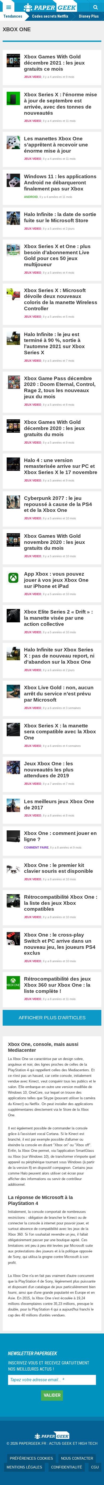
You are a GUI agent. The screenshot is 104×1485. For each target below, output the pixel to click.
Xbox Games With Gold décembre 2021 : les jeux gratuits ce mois (54, 63)
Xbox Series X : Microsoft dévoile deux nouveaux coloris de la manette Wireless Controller (60, 299)
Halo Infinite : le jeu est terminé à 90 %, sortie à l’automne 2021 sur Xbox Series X (54, 343)
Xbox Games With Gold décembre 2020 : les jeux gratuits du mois (54, 428)
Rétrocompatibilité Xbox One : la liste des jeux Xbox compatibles (60, 903)
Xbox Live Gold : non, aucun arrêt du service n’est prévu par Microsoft (59, 694)
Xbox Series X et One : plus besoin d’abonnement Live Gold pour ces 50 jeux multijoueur (57, 255)
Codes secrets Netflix (50, 16)
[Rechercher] (95, 7)
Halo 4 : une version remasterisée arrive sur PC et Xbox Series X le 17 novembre (60, 466)
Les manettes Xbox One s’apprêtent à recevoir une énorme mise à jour (56, 145)
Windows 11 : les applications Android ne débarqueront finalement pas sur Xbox (60, 183)
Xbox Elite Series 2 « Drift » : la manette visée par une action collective (58, 618)
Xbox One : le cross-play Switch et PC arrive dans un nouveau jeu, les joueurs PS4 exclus (59, 944)
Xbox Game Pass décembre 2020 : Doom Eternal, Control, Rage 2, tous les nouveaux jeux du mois (59, 387)
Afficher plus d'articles (52, 1017)
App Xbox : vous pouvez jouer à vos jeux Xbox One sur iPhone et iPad (56, 580)
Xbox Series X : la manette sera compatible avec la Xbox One (60, 732)
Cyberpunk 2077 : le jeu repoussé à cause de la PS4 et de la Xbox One (58, 504)
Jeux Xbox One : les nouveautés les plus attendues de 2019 (49, 770)
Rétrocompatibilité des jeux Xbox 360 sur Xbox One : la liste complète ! (57, 985)
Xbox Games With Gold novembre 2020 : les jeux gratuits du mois (54, 542)
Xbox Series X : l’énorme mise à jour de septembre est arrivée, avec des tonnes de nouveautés (60, 104)
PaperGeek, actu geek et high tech (50, 6)
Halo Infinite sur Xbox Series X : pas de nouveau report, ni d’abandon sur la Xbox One (59, 656)
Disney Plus (89, 16)
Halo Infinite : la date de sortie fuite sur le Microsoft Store (60, 217)
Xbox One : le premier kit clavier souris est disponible (58, 868)
